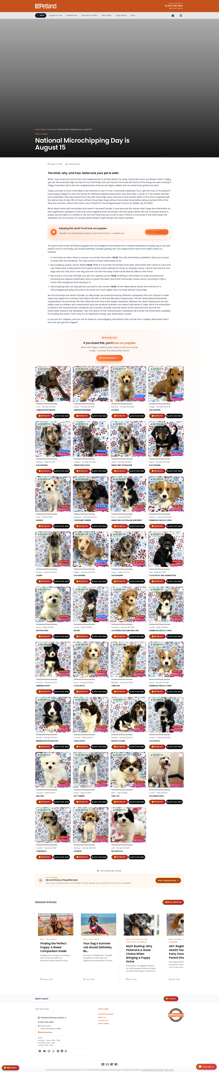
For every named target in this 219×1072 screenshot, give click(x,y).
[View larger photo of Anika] (143, 424)
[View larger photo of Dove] (105, 645)
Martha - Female (122, 737)
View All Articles (173, 902)
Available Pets (71, 15)
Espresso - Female (85, 517)
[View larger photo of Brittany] (105, 810)
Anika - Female (121, 462)
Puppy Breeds (121, 15)
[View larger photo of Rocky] (105, 589)
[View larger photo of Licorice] (181, 700)
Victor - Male (120, 572)
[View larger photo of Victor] (143, 534)
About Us (102, 1017)
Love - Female (46, 406)
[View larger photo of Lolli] (143, 810)
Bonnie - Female (47, 737)
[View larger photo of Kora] (143, 479)
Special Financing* (105, 1014)
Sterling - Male (45, 462)
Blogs (133, 15)
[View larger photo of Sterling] (68, 424)
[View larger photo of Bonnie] (68, 700)
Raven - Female (84, 406)
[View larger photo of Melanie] (143, 645)
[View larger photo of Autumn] (181, 479)
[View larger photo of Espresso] (105, 479)
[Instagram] (49, 1051)
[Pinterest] (58, 1051)
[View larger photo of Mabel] (68, 534)
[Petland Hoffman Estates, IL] (46, 6)
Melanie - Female (122, 682)
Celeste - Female (85, 462)
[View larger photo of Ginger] (181, 369)
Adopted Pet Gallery (89, 15)
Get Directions (46, 1032)
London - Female (46, 848)
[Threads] (66, 1051)
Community (51, 129)
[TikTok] (53, 1051)
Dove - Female (83, 682)
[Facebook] (40, 1051)
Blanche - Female (122, 406)
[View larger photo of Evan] (68, 479)
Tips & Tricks (41, 134)
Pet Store (135, 939)
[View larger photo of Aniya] (181, 645)
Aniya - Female (159, 682)
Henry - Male (45, 627)
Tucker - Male (158, 627)
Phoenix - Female (46, 682)
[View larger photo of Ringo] (105, 755)
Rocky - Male (83, 627)
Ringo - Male (82, 792)
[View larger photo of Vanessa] (143, 589)
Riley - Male (119, 792)
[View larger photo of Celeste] (105, 424)
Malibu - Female (84, 572)
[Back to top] (181, 998)
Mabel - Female (46, 572)
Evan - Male (44, 517)
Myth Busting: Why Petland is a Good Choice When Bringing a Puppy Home (139, 953)
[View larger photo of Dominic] (68, 755)
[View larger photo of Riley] (143, 755)
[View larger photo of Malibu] (105, 534)
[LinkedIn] (62, 1051)
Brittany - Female (85, 848)
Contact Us (103, 1020)
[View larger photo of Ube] (181, 534)
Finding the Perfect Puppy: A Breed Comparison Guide (53, 947)
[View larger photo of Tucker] (181, 589)
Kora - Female (121, 517)
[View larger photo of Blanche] (143, 369)
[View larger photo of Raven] (105, 369)
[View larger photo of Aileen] (181, 424)
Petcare (144, 939)
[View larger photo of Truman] (105, 700)
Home (37, 129)
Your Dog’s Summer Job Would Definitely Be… (97, 947)
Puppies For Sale (55, 15)
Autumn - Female (160, 517)
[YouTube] (44, 1051)
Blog (43, 129)
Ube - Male (157, 572)
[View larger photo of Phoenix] (68, 645)
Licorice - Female (159, 737)
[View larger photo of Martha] (143, 700)
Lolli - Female (120, 848)
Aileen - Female (159, 462)
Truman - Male (83, 737)
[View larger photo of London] (68, 810)
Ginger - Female (159, 406)
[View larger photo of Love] (68, 369)
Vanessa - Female (123, 627)
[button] (44, 369)
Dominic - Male (45, 792)
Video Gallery (106, 15)
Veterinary (142, 942)
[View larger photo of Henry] (68, 589)
